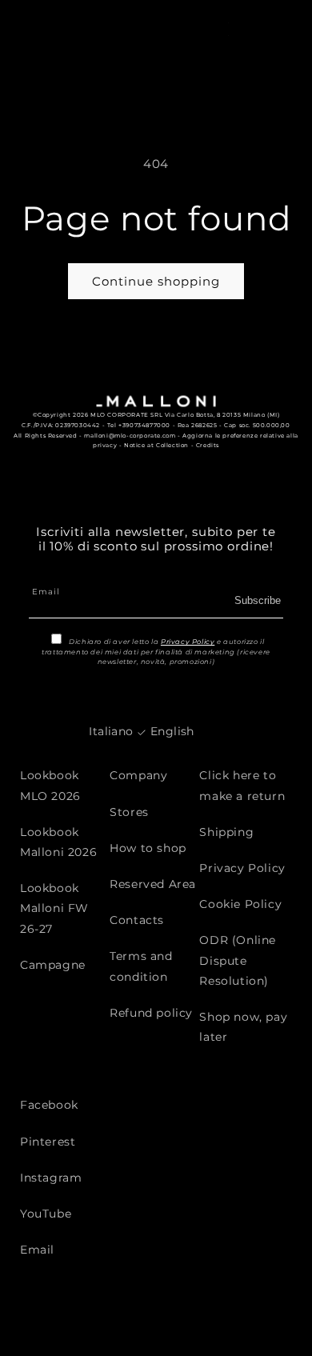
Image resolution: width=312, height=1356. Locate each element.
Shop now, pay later (243, 1027)
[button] (254, 28)
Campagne (53, 965)
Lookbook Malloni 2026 (58, 842)
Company (138, 775)
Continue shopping (156, 281)
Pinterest (47, 1141)
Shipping (226, 832)
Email (37, 1249)
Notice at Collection (156, 445)
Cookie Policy (240, 904)
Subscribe (257, 600)
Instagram (51, 1177)
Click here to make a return (242, 785)
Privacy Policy (187, 642)
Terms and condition (141, 966)
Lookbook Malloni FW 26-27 (54, 908)
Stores (129, 812)
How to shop (148, 848)
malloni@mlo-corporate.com (129, 435)
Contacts (137, 920)
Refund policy (151, 1013)
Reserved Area (153, 884)
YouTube (45, 1213)
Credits (207, 445)
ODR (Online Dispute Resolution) (237, 960)
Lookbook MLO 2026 (50, 785)
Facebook (49, 1105)
